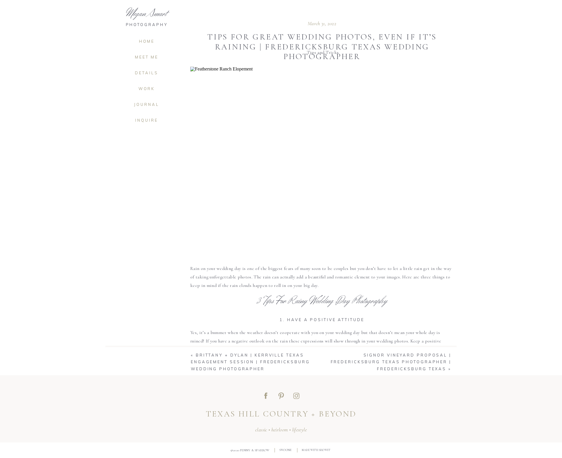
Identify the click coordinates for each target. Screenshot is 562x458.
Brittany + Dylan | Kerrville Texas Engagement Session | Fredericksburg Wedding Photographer (250, 362)
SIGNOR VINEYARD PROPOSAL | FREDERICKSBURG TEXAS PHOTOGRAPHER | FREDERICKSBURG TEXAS (391, 362)
